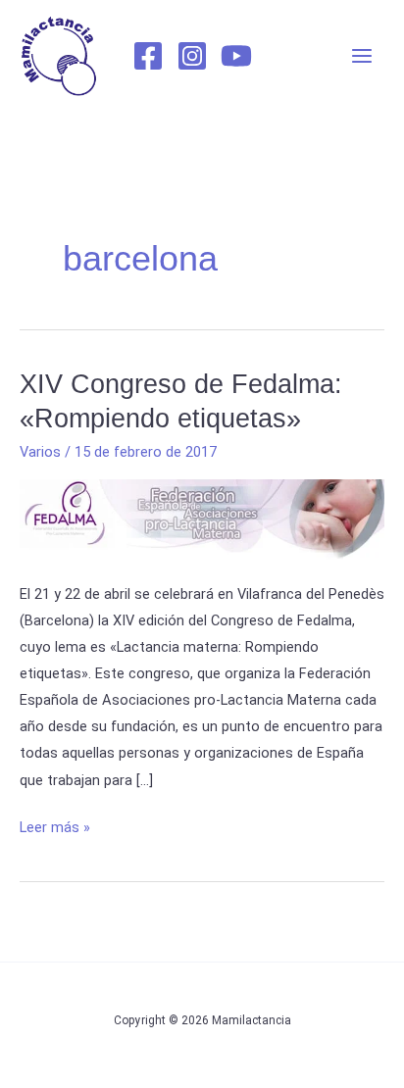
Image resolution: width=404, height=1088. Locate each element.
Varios (40, 452)
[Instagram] (192, 56)
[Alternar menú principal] (361, 55)
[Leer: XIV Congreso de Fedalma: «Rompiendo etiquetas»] (202, 518)
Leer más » (55, 825)
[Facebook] (148, 56)
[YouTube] (236, 56)
